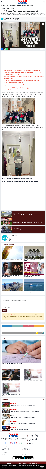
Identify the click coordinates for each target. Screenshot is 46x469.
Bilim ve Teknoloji (5, 449)
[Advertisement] (23, 60)
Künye (3, 454)
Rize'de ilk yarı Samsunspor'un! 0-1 (20, 429)
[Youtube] (17, 443)
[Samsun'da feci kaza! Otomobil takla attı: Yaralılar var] (12, 284)
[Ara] (44, 2)
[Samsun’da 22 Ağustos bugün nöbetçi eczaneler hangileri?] (34, 268)
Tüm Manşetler (32, 440)
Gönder (4, 310)
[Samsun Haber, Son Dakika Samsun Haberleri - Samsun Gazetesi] (22, 2)
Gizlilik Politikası (5, 450)
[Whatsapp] (21, 443)
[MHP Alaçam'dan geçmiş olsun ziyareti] (23, 35)
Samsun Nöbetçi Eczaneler (34, 434)
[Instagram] (12, 443)
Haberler (3, 8)
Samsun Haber (4, 5)
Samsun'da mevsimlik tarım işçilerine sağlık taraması (25, 411)
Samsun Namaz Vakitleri (34, 436)
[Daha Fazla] (9, 49)
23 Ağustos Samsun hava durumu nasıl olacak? (12, 259)
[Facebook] (6, 443)
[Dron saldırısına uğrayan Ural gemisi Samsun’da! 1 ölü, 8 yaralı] (34, 284)
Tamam (41, 467)
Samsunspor (13, 5)
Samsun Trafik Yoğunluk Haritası (35, 438)
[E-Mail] (10, 240)
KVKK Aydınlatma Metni (29, 450)
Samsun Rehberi (21, 5)
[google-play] (28, 457)
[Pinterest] (10, 443)
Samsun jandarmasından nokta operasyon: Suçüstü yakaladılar (20, 181)
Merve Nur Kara (12, 236)
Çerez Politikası (27, 449)
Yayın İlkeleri (4, 452)
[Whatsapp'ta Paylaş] (7, 49)
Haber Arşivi (31, 443)
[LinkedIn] (15, 443)
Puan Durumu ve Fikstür (34, 439)
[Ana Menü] (1, 1)
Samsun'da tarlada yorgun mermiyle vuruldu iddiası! (17, 178)
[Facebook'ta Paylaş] (2, 49)
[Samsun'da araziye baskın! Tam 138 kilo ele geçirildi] (34, 252)
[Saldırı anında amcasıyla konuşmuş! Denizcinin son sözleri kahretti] (12, 268)
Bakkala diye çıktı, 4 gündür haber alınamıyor (23, 417)
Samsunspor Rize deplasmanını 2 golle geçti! (23, 405)
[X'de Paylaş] (4, 49)
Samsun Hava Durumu (33, 435)
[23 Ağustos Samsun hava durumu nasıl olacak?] (12, 252)
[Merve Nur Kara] (5, 237)
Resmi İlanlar (30, 5)
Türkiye (12, 415)
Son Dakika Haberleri (33, 442)
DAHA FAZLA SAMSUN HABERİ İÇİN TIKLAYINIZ (15, 184)
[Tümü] (43, 399)
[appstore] (17, 457)
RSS (9, 463)
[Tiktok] (19, 443)
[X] (8, 443)
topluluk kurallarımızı (13, 314)
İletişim (25, 454)
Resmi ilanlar (26, 448)
